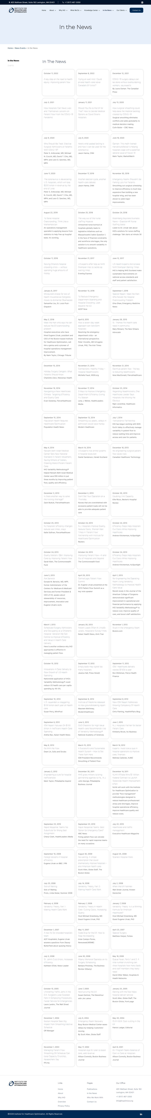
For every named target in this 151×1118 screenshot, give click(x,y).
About (60, 1093)
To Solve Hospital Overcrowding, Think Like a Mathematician (56, 221)
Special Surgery (120, 933)
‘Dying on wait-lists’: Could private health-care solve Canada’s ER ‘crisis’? (90, 82)
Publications (92, 1089)
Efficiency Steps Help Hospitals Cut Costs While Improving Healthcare (126, 529)
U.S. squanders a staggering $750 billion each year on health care (58, 705)
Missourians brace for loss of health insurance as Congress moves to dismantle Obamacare (58, 297)
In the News (13, 60)
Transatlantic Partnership (124, 421)
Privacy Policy (64, 1106)
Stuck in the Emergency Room (126, 628)
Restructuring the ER (87, 992)
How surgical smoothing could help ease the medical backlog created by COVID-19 (126, 111)
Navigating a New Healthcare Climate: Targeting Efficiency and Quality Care (57, 394)
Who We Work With (95, 1097)
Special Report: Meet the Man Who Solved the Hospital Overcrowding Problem (126, 297)
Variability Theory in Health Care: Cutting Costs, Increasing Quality (92, 909)
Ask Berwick (49, 578)
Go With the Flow (51, 748)
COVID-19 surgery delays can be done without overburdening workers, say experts (127, 82)
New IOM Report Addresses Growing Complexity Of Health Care (126, 705)
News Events (20, 48)
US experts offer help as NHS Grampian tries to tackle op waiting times (91, 267)
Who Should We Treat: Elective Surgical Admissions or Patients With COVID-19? (58, 146)
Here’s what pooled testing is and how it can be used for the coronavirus (92, 146)
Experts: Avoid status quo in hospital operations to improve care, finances (126, 751)
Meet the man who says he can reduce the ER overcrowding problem (58, 325)
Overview (62, 1102)
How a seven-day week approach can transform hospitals (89, 325)
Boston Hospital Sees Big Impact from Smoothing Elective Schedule (58, 1024)
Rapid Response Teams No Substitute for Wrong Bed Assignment (56, 830)
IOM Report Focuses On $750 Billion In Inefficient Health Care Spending (58, 728)
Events (11, 65)
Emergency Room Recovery (90, 1021)
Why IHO (61, 1097)
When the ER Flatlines (122, 886)
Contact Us (92, 1102)
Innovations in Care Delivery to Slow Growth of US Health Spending (57, 672)
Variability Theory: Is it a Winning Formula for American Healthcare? (127, 909)
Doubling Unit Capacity (123, 496)
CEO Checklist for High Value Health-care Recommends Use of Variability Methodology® (92, 728)
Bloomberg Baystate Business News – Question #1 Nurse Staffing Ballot (126, 221)
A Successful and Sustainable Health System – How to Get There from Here (91, 751)
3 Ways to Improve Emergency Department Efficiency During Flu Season (91, 394)
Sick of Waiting (50, 886)
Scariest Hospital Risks (123, 857)
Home (10, 48)
